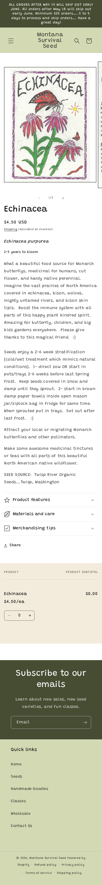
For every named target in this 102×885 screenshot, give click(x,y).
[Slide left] (39, 198)
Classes (18, 801)
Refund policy (46, 864)
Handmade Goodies (29, 789)
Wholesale (20, 814)
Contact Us (21, 826)
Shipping (10, 229)
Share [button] (15, 545)
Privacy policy (73, 864)
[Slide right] (63, 198)
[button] (11, 41)
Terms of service (38, 873)
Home (16, 764)
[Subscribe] (85, 722)
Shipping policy (69, 873)
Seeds (16, 777)
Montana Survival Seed (47, 858)
